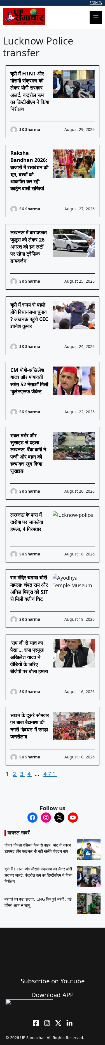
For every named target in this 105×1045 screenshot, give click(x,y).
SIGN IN (96, 2)
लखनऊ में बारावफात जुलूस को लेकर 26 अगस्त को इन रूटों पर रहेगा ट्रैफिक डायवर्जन (28, 246)
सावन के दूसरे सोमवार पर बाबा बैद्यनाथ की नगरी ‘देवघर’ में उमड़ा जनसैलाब (29, 726)
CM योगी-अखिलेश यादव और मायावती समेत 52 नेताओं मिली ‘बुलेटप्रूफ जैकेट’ (29, 381)
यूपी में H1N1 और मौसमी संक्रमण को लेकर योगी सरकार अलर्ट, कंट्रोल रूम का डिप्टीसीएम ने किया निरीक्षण (29, 91)
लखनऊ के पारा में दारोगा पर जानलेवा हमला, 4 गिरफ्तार (26, 521)
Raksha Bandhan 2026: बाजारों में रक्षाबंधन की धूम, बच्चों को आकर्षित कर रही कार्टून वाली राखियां (29, 170)
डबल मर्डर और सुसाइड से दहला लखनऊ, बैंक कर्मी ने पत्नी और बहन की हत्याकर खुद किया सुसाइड (28, 453)
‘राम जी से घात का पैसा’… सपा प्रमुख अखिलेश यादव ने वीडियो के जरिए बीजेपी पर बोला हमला (29, 657)
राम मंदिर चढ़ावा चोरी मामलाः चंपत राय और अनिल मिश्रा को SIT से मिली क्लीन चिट (29, 588)
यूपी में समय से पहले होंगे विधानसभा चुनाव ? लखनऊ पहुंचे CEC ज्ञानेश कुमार (29, 315)
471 (50, 774)
